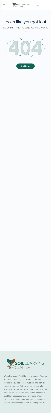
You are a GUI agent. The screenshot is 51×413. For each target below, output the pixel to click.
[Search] (39, 5)
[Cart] (46, 5)
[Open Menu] (4, 5)
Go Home (25, 66)
